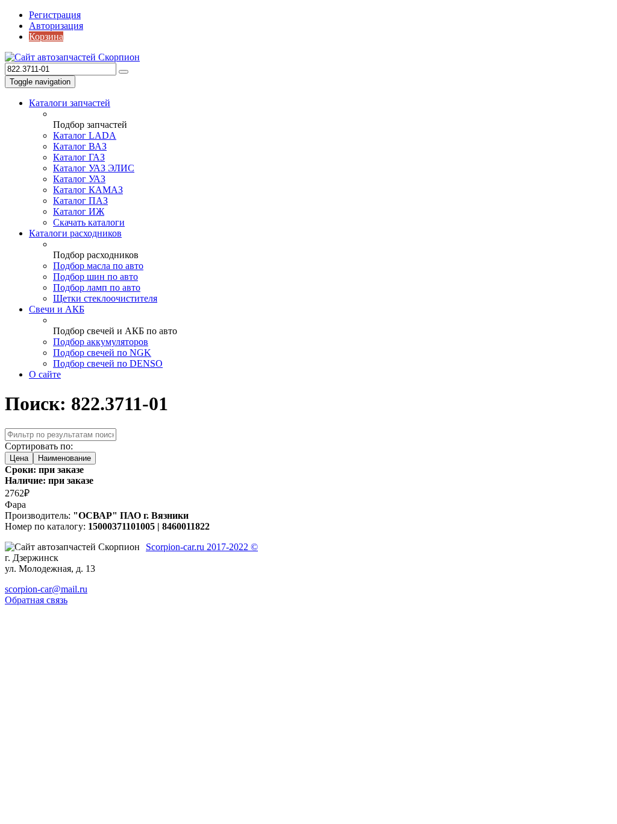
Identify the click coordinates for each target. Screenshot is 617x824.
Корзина (46, 36)
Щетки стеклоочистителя (105, 298)
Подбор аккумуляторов (100, 342)
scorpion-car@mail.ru (46, 589)
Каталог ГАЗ (79, 157)
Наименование (64, 458)
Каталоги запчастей (69, 103)
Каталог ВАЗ (80, 146)
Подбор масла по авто (98, 266)
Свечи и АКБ (56, 309)
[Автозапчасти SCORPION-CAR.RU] (72, 57)
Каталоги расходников (75, 233)
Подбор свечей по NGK (102, 352)
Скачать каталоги (89, 222)
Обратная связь (36, 600)
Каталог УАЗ (79, 179)
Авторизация (56, 26)
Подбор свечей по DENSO (108, 363)
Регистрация (55, 15)
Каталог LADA (84, 135)
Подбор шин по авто (95, 276)
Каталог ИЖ (78, 211)
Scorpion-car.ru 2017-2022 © (202, 547)
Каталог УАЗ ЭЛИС (93, 168)
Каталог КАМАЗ (88, 190)
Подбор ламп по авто (96, 287)
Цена (19, 458)
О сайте (45, 374)
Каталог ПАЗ (80, 200)
